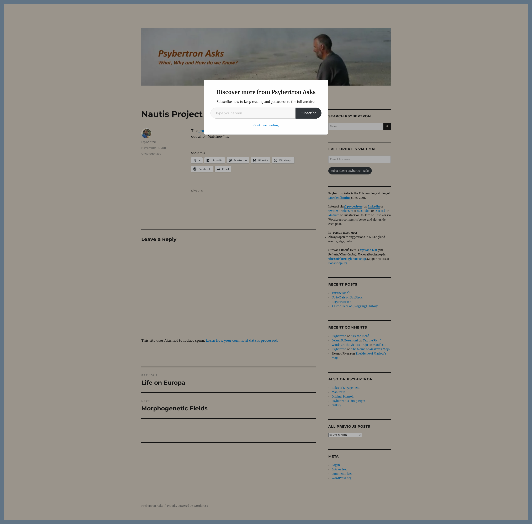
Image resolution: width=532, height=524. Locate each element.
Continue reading (266, 125)
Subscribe (308, 113)
